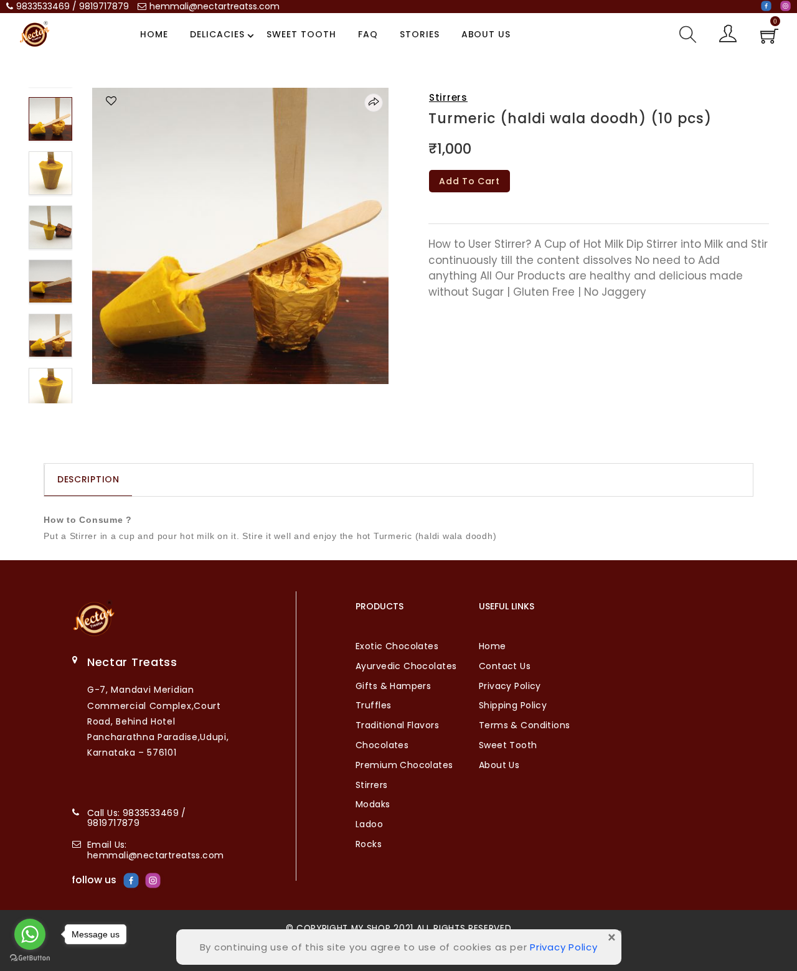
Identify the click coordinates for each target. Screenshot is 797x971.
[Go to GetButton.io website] (30, 958)
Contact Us (505, 666)
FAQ (368, 34)
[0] (769, 39)
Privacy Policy (510, 686)
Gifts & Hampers (393, 686)
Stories (420, 34)
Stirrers (448, 97)
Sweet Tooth (301, 34)
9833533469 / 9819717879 (72, 6)
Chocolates (382, 745)
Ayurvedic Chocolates (406, 666)
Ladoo (369, 824)
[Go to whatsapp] (29, 934)
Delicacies (217, 34)
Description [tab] (88, 479)
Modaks (373, 804)
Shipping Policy (513, 705)
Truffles (373, 705)
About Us (486, 34)
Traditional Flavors (397, 725)
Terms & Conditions (524, 725)
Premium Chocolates (404, 765)
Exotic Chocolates (397, 646)
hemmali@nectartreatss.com (214, 6)
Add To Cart (469, 181)
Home (154, 34)
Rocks (369, 844)
